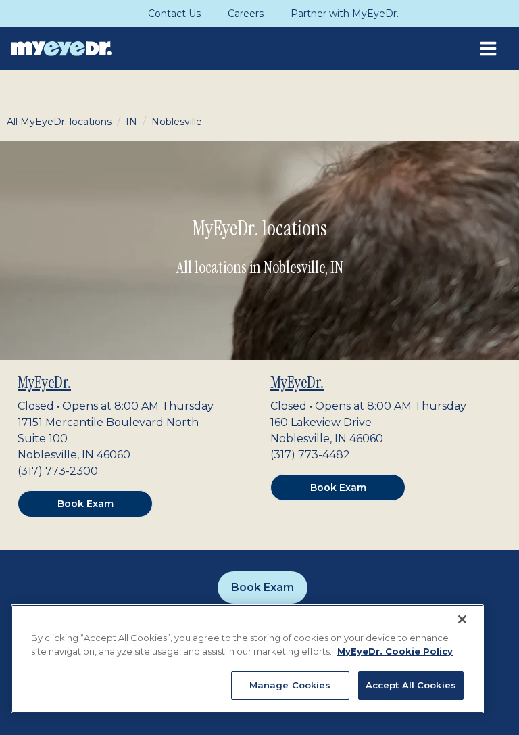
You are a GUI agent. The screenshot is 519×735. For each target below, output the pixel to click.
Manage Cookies (290, 685)
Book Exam (85, 504)
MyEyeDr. (44, 382)
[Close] (462, 619)
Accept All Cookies (411, 685)
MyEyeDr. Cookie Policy (395, 651)
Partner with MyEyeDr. (345, 13)
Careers (246, 13)
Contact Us (174, 13)
